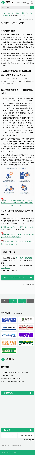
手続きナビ (13, 302)
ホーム (3, 13)
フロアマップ (13, 375)
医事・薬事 (6, 15)
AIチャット (21, 302)
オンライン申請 (30, 302)
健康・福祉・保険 (13, 13)
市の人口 (7, 430)
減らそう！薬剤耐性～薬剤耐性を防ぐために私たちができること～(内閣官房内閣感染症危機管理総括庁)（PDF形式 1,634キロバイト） (17, 203)
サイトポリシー (16, 445)
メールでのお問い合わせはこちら (14, 277)
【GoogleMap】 (5, 268)
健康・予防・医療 (26, 13)
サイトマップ (6, 445)
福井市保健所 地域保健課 (23, 258)
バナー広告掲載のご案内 (16, 313)
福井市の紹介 (9, 393)
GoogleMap (4, 375)
